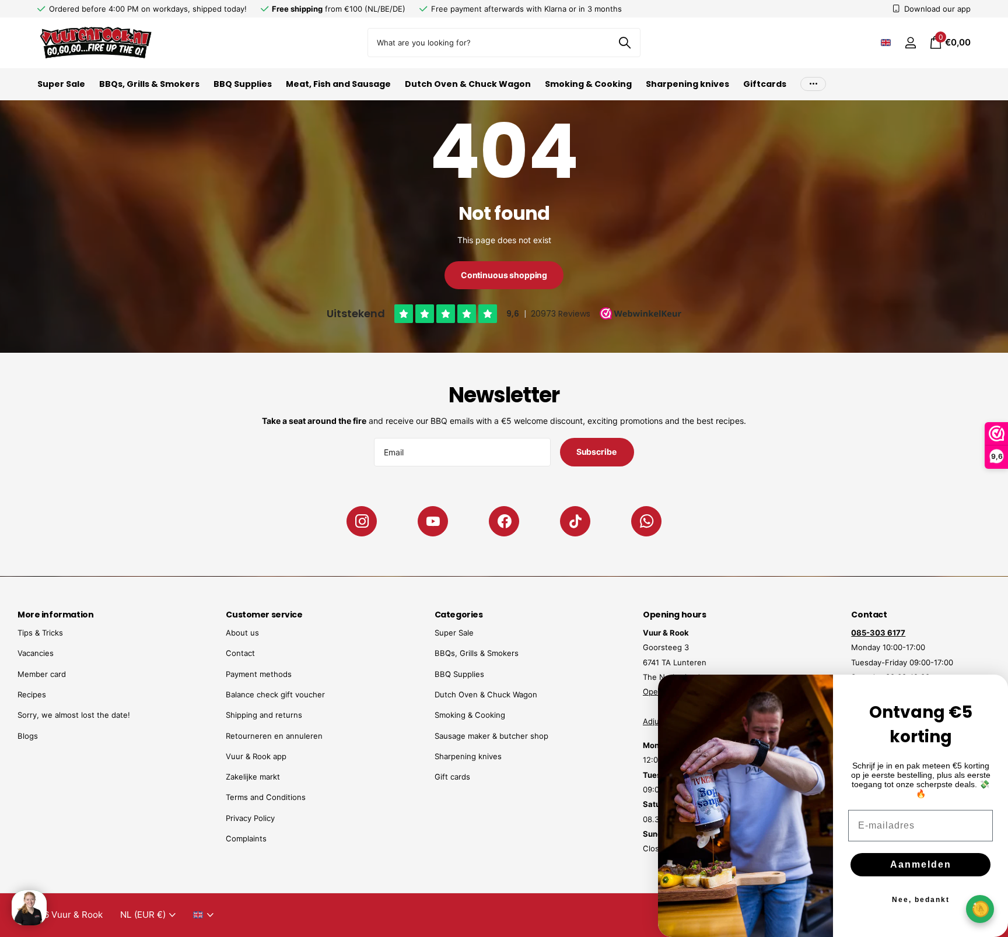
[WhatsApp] (646, 521)
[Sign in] (910, 43)
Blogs (28, 736)
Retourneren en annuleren (274, 736)
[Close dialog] (991, 690)
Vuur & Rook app (256, 756)
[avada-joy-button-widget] (980, 908)
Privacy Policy (250, 818)
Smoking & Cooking (588, 84)
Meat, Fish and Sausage (338, 84)
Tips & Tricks (40, 632)
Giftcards (764, 84)
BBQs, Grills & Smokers (149, 84)
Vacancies (36, 653)
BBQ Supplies (243, 84)
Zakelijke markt (253, 776)
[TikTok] (575, 521)
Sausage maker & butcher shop (491, 736)
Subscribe (597, 452)
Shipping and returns (264, 715)
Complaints (246, 838)
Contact (240, 653)
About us (242, 632)
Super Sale (61, 84)
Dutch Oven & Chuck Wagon (468, 84)
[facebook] (504, 521)
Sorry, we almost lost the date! (74, 715)
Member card (42, 674)
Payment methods (259, 674)
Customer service (264, 614)
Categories (459, 614)
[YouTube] (433, 521)
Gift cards (452, 776)
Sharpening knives (687, 84)
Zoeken (624, 42)
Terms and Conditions (266, 797)
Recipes (32, 694)
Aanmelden (920, 864)
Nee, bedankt (921, 900)
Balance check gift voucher (275, 694)
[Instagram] (361, 521)
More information (55, 614)
